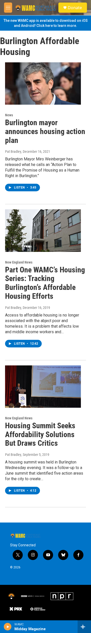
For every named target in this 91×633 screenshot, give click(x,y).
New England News (18, 262)
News (9, 115)
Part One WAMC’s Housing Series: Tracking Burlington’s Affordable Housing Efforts (45, 283)
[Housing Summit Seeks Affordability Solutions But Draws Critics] (43, 386)
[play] (8, 626)
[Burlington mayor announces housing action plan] (43, 83)
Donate (75, 7)
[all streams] (84, 626)
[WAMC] (11, 596)
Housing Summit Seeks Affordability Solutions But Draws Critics (40, 434)
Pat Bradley (13, 152)
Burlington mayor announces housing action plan (45, 131)
